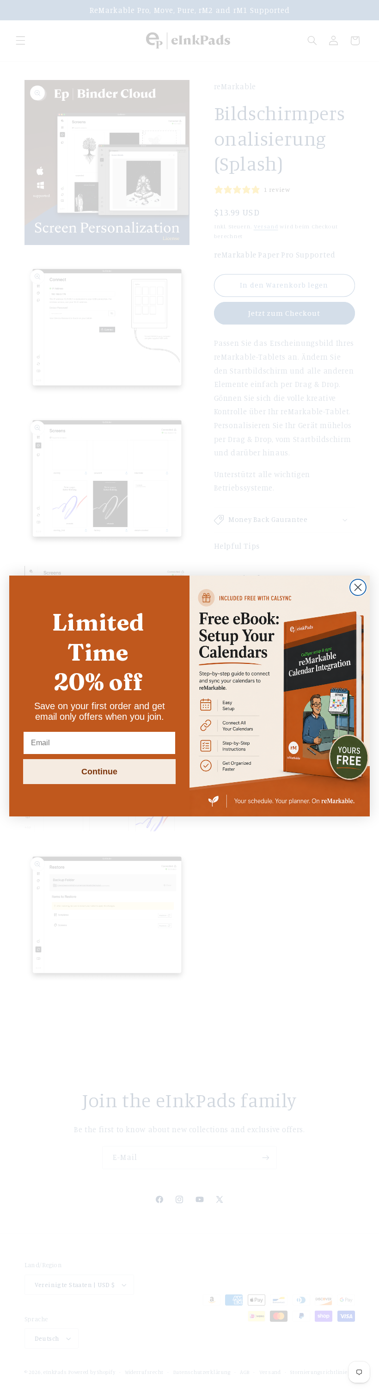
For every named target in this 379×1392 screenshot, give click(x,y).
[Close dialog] (358, 587)
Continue (99, 771)
